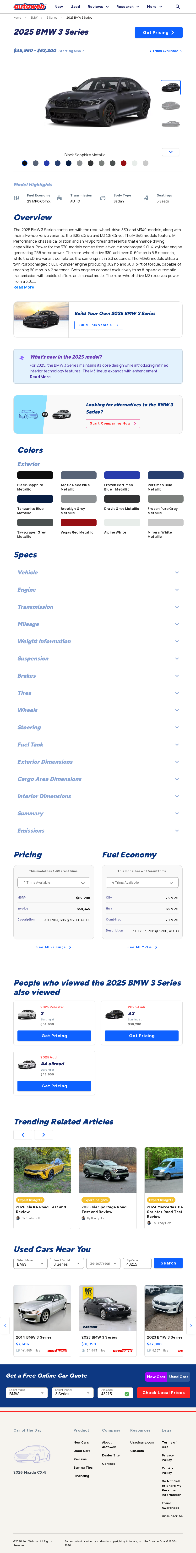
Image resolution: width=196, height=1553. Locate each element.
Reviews (80, 1459)
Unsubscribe (172, 1516)
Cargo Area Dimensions (49, 778)
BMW (34, 18)
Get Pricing (156, 32)
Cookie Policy (167, 1470)
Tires (24, 692)
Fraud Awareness (170, 1505)
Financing (81, 1476)
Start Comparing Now (110, 423)
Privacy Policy (168, 1457)
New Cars (156, 1376)
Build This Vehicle (95, 325)
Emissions (30, 830)
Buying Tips (83, 1467)
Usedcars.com (142, 1442)
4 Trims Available (163, 51)
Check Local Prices (163, 1392)
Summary (30, 813)
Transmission (35, 606)
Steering (29, 727)
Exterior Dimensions (44, 761)
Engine (26, 589)
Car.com (137, 1451)
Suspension (32, 658)
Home (17, 18)
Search (168, 1263)
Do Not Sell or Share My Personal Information (171, 1488)
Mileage (28, 624)
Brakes (26, 675)
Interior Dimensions (44, 796)
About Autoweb (109, 1444)
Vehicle (27, 572)
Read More (23, 287)
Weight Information (44, 641)
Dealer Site (111, 1455)
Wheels (27, 710)
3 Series (52, 18)
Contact (108, 1463)
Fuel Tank (30, 744)
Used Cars (178, 1376)
